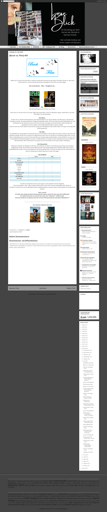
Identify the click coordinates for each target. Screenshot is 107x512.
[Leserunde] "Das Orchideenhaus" (88, 421)
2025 (83, 327)
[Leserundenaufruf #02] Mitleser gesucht (88, 379)
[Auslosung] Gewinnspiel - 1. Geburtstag (88, 445)
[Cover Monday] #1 (88, 435)
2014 (83, 468)
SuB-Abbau (62, 485)
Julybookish (85, 247)
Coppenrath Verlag (42, 496)
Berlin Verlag (55, 494)
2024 (83, 329)
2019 (83, 340)
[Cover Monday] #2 (88, 410)
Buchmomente (86, 230)
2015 (83, 348)
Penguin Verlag (58, 502)
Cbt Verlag (32, 496)
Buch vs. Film (18, 232)
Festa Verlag (30, 498)
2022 (83, 333)
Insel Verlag (68, 501)
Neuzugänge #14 (88, 424)
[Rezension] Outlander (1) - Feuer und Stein (88, 414)
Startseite (13, 47)
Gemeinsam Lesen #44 (88, 408)
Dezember (86, 350)
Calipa (84, 236)
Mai (84, 457)
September (86, 356)
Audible (30, 494)
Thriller (71, 485)
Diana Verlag (55, 496)
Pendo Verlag (50, 502)
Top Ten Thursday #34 (88, 449)
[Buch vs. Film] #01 (88, 386)
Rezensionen (72, 47)
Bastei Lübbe (47, 494)
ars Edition (79, 504)
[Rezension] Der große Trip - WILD (88, 437)
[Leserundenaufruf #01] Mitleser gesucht (88, 390)
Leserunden (84, 483)
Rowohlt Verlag (18, 505)
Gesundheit (35, 483)
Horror (45, 483)
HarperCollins (77, 498)
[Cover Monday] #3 (88, 382)
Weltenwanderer (87, 270)
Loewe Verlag (95, 501)
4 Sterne (57, 481)
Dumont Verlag (94, 496)
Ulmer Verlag (60, 504)
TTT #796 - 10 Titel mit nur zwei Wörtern (88, 254)
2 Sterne (27, 481)
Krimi (75, 483)
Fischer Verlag (42, 498)
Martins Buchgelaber (88, 257)
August (85, 359)
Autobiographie (92, 481)
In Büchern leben (87, 240)
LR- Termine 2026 (24, 47)
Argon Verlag (23, 494)
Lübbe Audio (29, 502)
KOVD (74, 501)
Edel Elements (12, 498)
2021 (83, 335)
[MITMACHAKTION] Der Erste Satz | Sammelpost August (89, 81)
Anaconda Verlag (13, 494)
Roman (27, 485)
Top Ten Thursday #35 (88, 427)
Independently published (57, 501)
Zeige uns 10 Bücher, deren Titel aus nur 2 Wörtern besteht (89, 273)
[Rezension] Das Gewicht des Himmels (87, 431)
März (84, 461)
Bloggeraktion (12, 483)
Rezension (13, 485)
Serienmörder (51, 485)
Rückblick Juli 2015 (88, 363)
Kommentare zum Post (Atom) (46, 294)
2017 (83, 344)
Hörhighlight (68, 483)
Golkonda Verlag (67, 498)
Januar (85, 465)
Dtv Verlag (86, 496)
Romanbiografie (39, 485)
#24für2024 (11, 481)
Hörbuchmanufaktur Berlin (40, 501)
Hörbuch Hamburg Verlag (23, 501)
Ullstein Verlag (50, 505)
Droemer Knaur (75, 496)
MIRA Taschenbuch (39, 502)
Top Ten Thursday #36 (88, 394)
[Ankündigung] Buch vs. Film (87, 397)
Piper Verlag (73, 503)
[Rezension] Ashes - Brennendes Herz (88, 404)
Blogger (64, 508)
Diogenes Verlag (64, 496)
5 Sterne (70, 481)
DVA (49, 496)
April (84, 459)
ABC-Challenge (82, 481)
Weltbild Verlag (70, 505)
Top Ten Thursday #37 (88, 367)
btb (84, 504)
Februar (85, 463)
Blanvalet (62, 494)
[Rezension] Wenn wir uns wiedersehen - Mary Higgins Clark (89, 243)
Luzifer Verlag (20, 502)
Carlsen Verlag (25, 496)
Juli (84, 361)
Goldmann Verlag (54, 498)
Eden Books (20, 498)
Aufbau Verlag (37, 494)
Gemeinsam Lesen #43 (88, 441)
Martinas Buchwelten (88, 252)
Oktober (85, 354)
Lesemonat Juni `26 (87, 248)
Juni (84, 455)
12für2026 (36, 47)
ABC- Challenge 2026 (48, 47)
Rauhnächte (93, 483)
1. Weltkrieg (20, 481)
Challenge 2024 (25, 483)
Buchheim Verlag (92, 494)
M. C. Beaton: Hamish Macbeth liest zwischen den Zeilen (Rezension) (89, 260)
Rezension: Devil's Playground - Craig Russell (88, 279)
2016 (83, 346)
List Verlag (88, 501)
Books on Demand (80, 494)
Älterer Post (71, 288)
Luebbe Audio (11, 502)
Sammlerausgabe (30, 504)
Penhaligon (65, 502)
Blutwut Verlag (70, 494)
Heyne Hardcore (87, 498)
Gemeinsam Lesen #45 (88, 374)
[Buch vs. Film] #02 (88, 365)
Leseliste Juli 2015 (88, 452)
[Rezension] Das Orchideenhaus (88, 371)
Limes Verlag (80, 501)
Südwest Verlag (40, 504)
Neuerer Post (14, 288)
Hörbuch (56, 483)
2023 (83, 331)
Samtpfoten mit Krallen (89, 265)
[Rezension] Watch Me (88, 418)
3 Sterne (45, 481)
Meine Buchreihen (85, 288)
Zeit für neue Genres (88, 277)
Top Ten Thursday (86, 237)
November (86, 352)
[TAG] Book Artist (88, 384)
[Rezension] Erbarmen (86, 401)
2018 (83, 342)
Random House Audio (85, 502)
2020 (83, 337)
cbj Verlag (88, 504)
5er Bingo (61, 47)
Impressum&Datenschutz (86, 47)
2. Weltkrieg (36, 481)
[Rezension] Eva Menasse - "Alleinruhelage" (89, 232)
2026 (83, 325)
